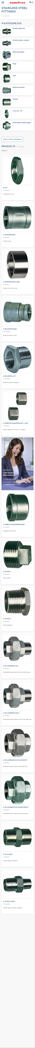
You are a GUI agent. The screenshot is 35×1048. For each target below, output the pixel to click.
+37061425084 (9, 479)
